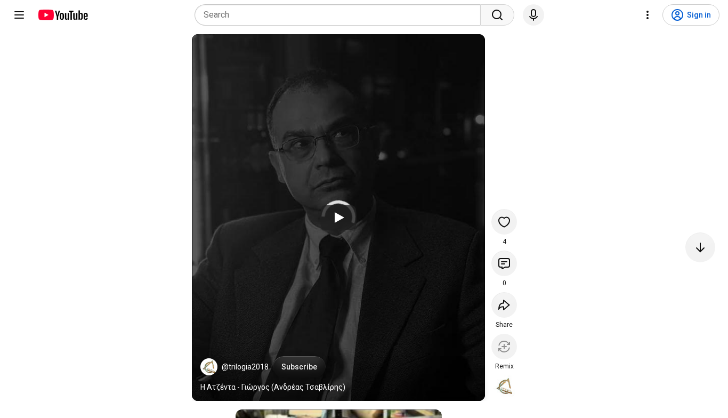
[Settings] (647, 15)
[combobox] (341, 15)
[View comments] (504, 263)
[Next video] (700, 247)
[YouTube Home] (62, 15)
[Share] (504, 305)
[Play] (338, 217)
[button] (208, 366)
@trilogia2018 (245, 367)
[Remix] (504, 346)
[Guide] (19, 15)
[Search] (497, 15)
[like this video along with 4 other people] (504, 222)
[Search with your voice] (533, 15)
